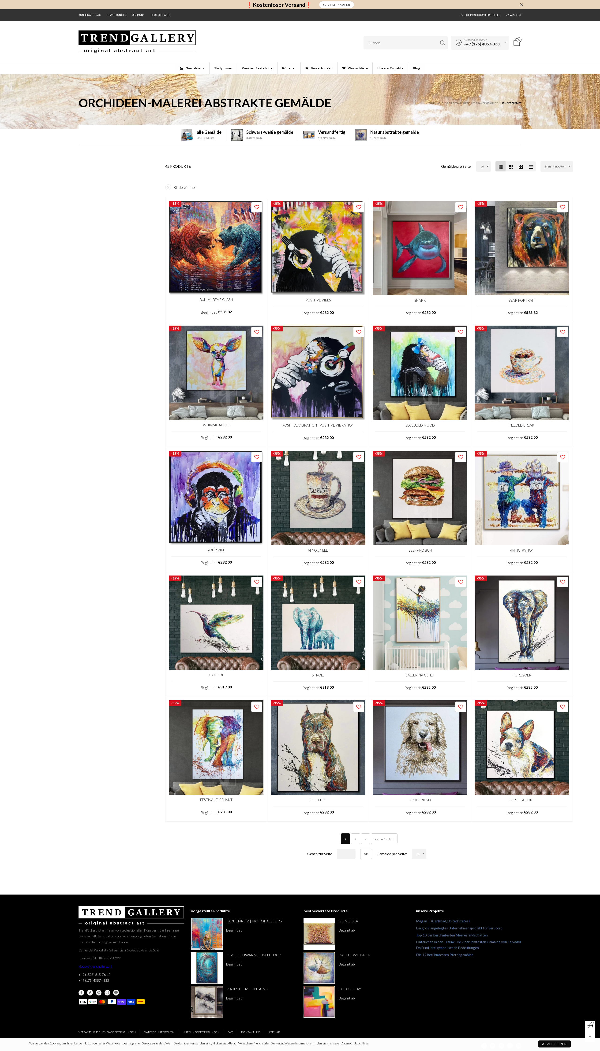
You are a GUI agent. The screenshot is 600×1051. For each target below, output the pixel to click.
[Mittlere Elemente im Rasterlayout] (500, 166)
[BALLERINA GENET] (420, 623)
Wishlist (515, 14)
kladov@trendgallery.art (95, 966)
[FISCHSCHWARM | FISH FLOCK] (207, 968)
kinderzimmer (184, 187)
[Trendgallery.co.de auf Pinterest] (98, 992)
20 (482, 166)
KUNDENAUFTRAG (90, 14)
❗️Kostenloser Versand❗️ (279, 5)
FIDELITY (318, 800)
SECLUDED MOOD (420, 425)
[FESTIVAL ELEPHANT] (216, 747)
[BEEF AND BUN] (420, 498)
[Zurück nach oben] (590, 1036)
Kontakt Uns (250, 1032)
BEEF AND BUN (420, 550)
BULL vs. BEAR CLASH (216, 299)
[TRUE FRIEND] (420, 747)
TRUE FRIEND (420, 800)
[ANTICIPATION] (522, 498)
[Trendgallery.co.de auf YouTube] (116, 992)
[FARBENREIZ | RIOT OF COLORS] (207, 934)
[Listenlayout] (531, 166)
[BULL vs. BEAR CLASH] (216, 248)
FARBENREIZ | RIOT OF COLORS (254, 921)
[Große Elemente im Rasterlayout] (511, 166)
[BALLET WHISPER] (319, 968)
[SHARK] (420, 248)
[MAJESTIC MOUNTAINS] (207, 1002)
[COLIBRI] (216, 623)
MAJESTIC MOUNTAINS (247, 989)
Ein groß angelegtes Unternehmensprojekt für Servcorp (459, 928)
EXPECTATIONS (522, 800)
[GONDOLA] (319, 934)
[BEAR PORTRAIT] (522, 248)
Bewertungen (116, 14)
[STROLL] (318, 623)
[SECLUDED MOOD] (420, 373)
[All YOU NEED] (318, 498)
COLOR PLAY (350, 989)
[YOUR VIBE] (216, 498)
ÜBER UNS (138, 14)
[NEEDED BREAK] (522, 373)
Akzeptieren (554, 1044)
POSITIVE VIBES (318, 300)
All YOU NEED (318, 550)
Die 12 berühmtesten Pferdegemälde (444, 955)
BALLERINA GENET (420, 675)
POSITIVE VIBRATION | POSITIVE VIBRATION (318, 425)
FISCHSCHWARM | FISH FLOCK (253, 955)
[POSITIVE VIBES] (318, 248)
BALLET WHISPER (354, 955)
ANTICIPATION (522, 550)
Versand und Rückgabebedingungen (107, 1032)
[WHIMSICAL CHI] (216, 373)
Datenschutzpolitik (159, 1032)
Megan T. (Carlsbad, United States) (443, 921)
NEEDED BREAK (522, 425)
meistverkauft (555, 166)
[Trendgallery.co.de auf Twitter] (90, 992)
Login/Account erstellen (482, 14)
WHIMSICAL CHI (216, 425)
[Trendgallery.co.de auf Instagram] (107, 992)
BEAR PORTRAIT (522, 300)
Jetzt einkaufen (336, 4)
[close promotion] (521, 4)
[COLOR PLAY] (319, 1002)
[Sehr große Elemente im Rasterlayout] (521, 166)
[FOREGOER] (522, 623)
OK (366, 854)
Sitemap (274, 1032)
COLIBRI (216, 675)
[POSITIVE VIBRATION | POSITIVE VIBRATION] (318, 373)
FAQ (230, 1032)
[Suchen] (442, 42)
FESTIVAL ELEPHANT (216, 800)
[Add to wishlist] (256, 207)
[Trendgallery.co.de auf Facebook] (81, 992)
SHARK (420, 300)
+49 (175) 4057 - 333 (94, 980)
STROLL (318, 675)
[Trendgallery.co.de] (137, 41)
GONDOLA (348, 921)
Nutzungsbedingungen (201, 1032)
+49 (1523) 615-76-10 (95, 975)
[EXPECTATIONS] (522, 747)
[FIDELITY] (318, 747)
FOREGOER (522, 675)
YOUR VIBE (216, 550)
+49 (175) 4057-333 (482, 43)
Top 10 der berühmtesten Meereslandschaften (452, 935)
